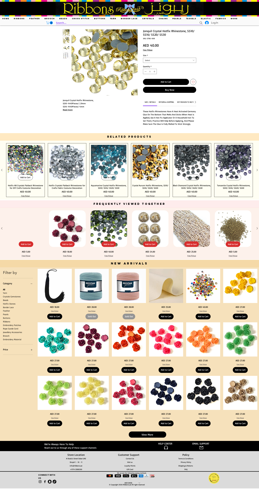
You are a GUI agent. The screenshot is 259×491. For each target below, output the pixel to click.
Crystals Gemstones (12, 296)
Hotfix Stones (9, 303)
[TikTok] (54, 482)
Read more (68, 109)
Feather (6, 310)
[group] (129, 170)
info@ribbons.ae (76, 466)
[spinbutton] (150, 71)
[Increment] (154, 71)
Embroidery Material (12, 339)
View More (147, 434)
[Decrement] (145, 71)
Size (145, 55)
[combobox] (169, 60)
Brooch (6, 335)
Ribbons (6, 321)
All (4, 289)
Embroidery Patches (12, 325)
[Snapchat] (50, 482)
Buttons (6, 318)
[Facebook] (45, 482)
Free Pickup (147, 50)
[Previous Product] (2, 170)
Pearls (5, 314)
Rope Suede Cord (10, 328)
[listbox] (132, 483)
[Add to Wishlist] (193, 82)
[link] (150, 102)
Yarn (5, 293)
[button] (50, 22)
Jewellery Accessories (12, 332)
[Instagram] (40, 482)
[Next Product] (257, 170)
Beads (5, 300)
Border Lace (8, 307)
